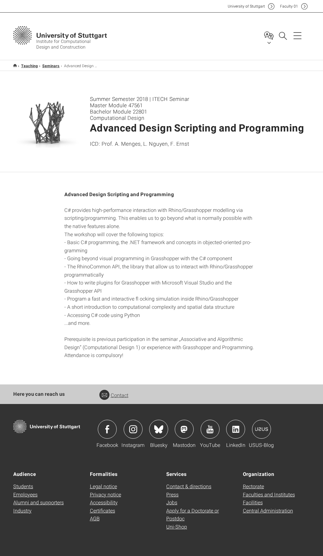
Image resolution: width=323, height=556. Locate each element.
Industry (22, 510)
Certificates (102, 510)
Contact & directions (188, 486)
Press (172, 494)
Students (23, 486)
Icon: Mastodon (184, 429)
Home (15, 65)
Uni (246, 6)
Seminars (51, 65)
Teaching (29, 65)
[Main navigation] (297, 35)
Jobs (171, 502)
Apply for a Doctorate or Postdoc (192, 514)
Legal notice (103, 486)
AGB (95, 518)
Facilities (253, 502)
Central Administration (268, 510)
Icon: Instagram (133, 429)
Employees (25, 494)
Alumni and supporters (38, 502)
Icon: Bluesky (158, 429)
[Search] (282, 35)
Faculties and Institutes (269, 494)
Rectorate (253, 486)
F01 (289, 6)
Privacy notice (105, 494)
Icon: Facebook (107, 429)
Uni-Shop (176, 526)
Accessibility (104, 502)
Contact (119, 395)
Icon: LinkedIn (235, 429)
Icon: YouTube (210, 429)
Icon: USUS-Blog (261, 429)
